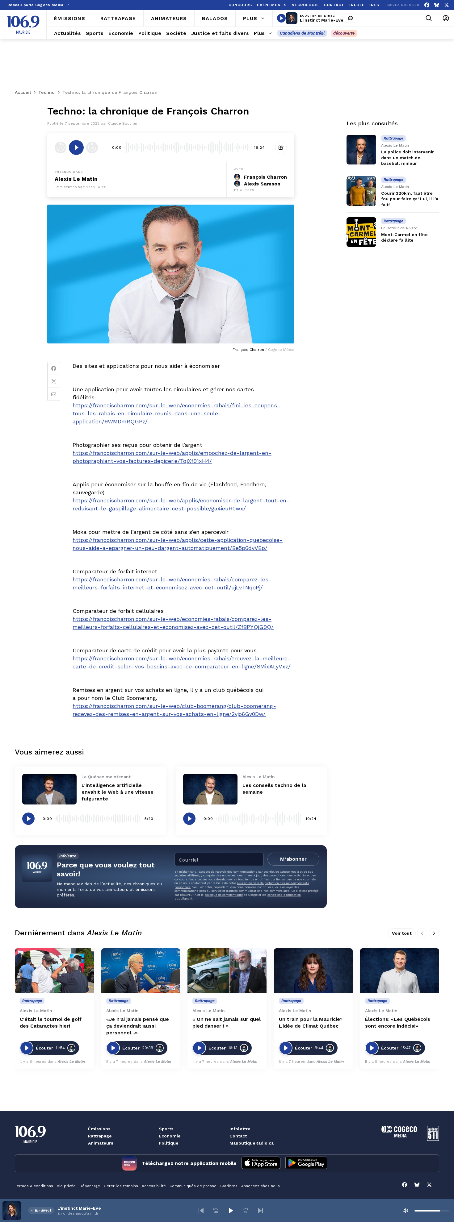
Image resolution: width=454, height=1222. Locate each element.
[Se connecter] (445, 18)
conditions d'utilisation (284, 894)
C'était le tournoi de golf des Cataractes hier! (51, 1022)
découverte (344, 33)
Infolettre (239, 1128)
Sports (166, 1128)
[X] (446, 5)
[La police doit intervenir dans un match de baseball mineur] (361, 149)
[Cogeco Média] (399, 1136)
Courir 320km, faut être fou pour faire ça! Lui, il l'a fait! (409, 199)
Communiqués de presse (193, 1186)
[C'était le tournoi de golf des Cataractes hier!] (54, 970)
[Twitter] (53, 381)
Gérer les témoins (121, 1186)
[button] (201, 1210)
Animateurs (100, 1143)
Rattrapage (100, 1135)
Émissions (99, 1128)
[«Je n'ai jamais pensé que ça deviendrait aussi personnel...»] (140, 970)
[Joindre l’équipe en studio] (350, 18)
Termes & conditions (34, 1186)
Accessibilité (154, 1186)
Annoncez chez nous (260, 1186)
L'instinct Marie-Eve (321, 20)
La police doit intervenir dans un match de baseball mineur (407, 157)
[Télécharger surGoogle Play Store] (306, 1163)
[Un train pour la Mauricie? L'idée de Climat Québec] (313, 970)
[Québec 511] (433, 1139)
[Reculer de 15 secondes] (60, 147)
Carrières (229, 1186)
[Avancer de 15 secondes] (92, 147)
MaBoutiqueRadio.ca (251, 1143)
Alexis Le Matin (76, 179)
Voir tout (402, 933)
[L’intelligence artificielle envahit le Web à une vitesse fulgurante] (49, 789)
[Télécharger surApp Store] (261, 1163)
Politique (169, 1143)
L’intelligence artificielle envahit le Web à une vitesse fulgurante (117, 792)
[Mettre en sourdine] (405, 1210)
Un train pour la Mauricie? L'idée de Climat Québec (311, 1022)
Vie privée (66, 1186)
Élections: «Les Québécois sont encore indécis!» (397, 1022)
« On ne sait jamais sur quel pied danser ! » (226, 1022)
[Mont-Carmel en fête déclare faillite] (361, 232)
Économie (170, 1135)
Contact (238, 1135)
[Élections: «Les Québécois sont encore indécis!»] (399, 970)
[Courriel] (53, 394)
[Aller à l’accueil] (23, 24)
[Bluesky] (436, 5)
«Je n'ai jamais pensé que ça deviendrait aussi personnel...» (137, 1026)
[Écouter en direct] (281, 18)
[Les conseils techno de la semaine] (210, 789)
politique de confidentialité (223, 894)
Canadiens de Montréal (302, 33)
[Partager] (281, 147)
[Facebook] (426, 5)
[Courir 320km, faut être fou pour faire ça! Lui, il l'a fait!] (361, 191)
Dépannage (89, 1186)
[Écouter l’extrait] (76, 147)
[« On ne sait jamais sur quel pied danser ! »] (227, 970)
